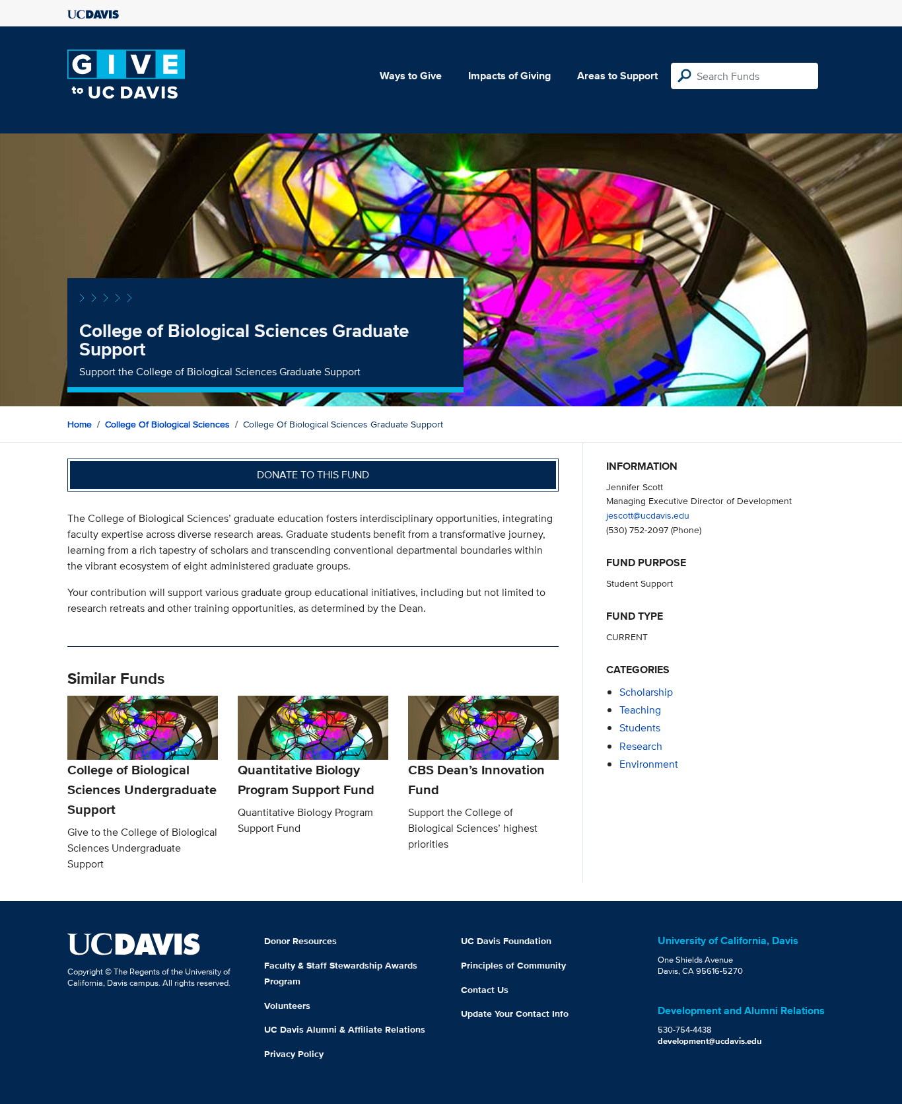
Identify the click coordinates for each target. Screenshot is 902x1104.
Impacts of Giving (509, 75)
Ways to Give (411, 75)
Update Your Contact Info (515, 1013)
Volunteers (287, 1005)
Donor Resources (300, 940)
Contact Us (484, 989)
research (640, 746)
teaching (640, 710)
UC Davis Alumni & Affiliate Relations (344, 1029)
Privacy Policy (294, 1053)
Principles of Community (513, 965)
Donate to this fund (313, 474)
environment (648, 764)
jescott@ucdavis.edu (647, 515)
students (639, 727)
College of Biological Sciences (167, 424)
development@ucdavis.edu (710, 1041)
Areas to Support (617, 75)
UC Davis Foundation (506, 940)
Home (79, 424)
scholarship (646, 692)
